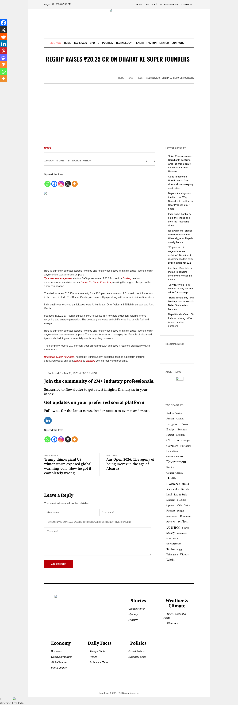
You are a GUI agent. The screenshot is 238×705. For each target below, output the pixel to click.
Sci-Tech (183, 521)
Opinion (170, 505)
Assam (170, 418)
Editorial (185, 446)
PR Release (185, 516)
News (130, 78)
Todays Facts (97, 651)
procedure (171, 516)
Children (172, 440)
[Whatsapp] (47, 182)
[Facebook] (54, 182)
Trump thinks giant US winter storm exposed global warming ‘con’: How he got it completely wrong (67, 466)
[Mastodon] (3, 57)
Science (173, 526)
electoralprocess (174, 456)
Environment (176, 461)
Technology (174, 549)
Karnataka (172, 489)
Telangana (172, 554)
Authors (180, 418)
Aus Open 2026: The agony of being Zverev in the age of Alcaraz (130, 464)
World (170, 559)
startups (90, 360)
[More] (75, 182)
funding (127, 278)
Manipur (181, 499)
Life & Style (180, 494)
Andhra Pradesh (174, 413)
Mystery (133, 614)
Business (182, 429)
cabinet (170, 434)
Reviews (170, 521)
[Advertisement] (119, 110)
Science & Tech (99, 662)
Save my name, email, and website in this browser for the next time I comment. (89, 522)
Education (172, 451)
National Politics (137, 656)
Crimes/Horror (136, 608)
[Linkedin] (48, 420)
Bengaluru (172, 424)
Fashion (170, 467)
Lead (169, 494)
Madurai (170, 499)
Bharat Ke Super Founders (96, 282)
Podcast (170, 510)
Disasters (172, 623)
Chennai (180, 435)
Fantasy (133, 619)
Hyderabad (173, 484)
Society (170, 533)
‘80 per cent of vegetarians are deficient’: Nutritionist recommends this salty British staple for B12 (180, 255)
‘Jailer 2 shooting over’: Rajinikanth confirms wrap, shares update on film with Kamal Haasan (181, 164)
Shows (185, 527)
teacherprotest (173, 543)
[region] (45, 676)
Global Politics (136, 651)
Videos (184, 554)
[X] (68, 182)
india (185, 483)
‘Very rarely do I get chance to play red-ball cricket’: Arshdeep (180, 288)
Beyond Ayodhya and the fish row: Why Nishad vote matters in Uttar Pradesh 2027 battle (180, 201)
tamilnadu (172, 538)
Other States (183, 505)
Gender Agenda (174, 472)
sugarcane (182, 533)
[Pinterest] (3, 50)
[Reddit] (3, 36)
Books (185, 424)
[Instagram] (61, 182)
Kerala (185, 489)
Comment (172, 446)
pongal (180, 510)
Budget (170, 429)
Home (121, 78)
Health (171, 477)
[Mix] (3, 64)
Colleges (185, 440)
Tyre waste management (58, 278)
